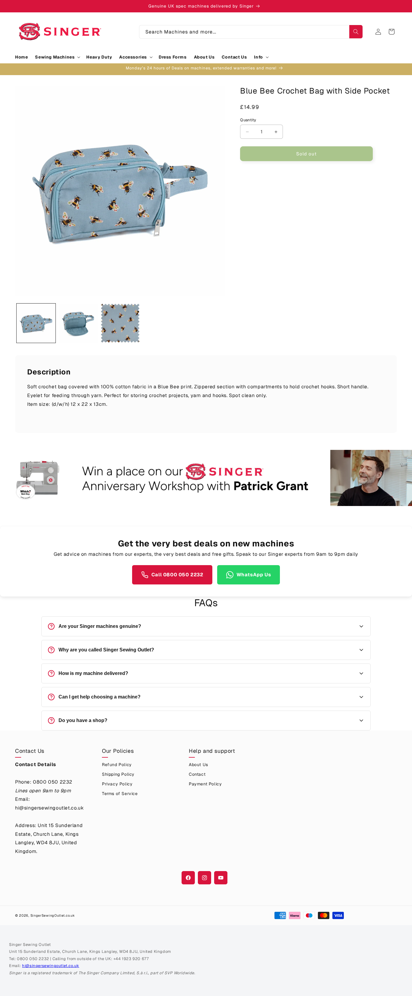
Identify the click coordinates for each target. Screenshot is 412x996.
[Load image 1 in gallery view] (36, 323)
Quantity (248, 120)
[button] (57, 57)
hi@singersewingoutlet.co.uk (50, 965)
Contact (197, 774)
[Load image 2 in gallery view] (78, 323)
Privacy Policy (117, 784)
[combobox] (251, 31)
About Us (198, 764)
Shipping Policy (118, 774)
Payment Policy (205, 784)
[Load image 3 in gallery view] (120, 323)
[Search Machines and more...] (356, 31)
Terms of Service (120, 793)
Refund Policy (117, 764)
